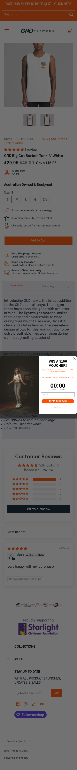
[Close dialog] (74, 358)
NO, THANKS (57, 407)
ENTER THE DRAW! (58, 401)
